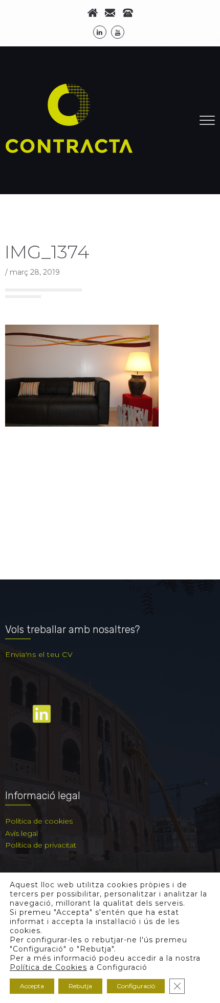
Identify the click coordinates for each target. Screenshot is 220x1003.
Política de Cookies (48, 967)
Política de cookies (39, 821)
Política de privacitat (40, 845)
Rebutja (80, 986)
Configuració (136, 986)
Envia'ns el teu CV (39, 654)
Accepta (32, 986)
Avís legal (21, 833)
